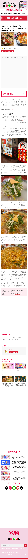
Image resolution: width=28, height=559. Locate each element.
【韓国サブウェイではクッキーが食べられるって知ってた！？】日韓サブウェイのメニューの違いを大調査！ (7, 385)
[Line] (9, 5)
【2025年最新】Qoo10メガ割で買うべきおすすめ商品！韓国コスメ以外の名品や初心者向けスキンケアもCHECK (20, 372)
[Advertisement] (14, 73)
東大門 (19, 337)
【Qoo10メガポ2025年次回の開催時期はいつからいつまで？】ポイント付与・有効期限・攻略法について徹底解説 (19, 462)
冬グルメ (9, 337)
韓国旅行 (16, 339)
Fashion (15, 13)
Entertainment (8, 13)
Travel (19, 13)
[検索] (25, 545)
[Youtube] (12, 5)
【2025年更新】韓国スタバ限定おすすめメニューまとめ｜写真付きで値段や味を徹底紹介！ (20, 384)
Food (1, 13)
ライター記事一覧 (13, 352)
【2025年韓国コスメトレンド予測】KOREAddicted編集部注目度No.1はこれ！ (19, 467)
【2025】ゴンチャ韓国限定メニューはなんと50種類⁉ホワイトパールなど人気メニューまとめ (7, 372)
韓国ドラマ (11, 339)
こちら (11, 109)
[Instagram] (7, 5)
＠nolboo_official (16, 294)
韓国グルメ (5, 339)
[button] (26, 10)
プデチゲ (4, 337)
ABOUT (2, 552)
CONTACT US (15, 552)
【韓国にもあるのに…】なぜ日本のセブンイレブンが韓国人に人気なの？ (17, 18)
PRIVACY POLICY (8, 552)
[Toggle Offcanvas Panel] (3, 10)
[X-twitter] (6, 488)
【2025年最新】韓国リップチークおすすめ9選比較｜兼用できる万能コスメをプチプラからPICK (19, 478)
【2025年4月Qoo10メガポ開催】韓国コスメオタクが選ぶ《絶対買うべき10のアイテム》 (19, 457)
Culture (24, 13)
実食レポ (15, 337)
